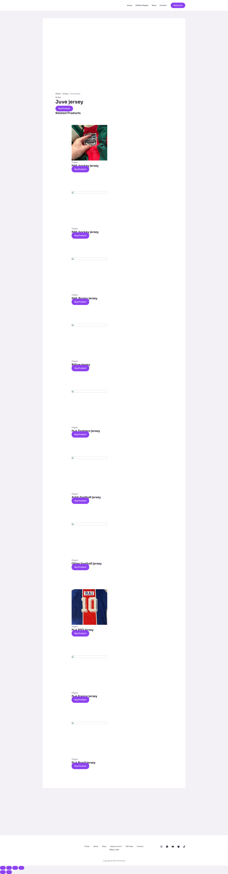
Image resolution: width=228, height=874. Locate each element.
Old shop (129, 846)
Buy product (64, 108)
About (95, 846)
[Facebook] (178, 847)
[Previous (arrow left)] (3, 872)
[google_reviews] (167, 847)
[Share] (9, 868)
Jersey (65, 93)
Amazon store (116, 846)
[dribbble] (173, 847)
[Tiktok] (184, 847)
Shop (154, 5)
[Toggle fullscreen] (15, 868)
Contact (163, 5)
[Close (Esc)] (3, 868)
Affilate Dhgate (141, 5)
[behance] (161, 847)
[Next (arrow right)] (9, 872)
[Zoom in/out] (21, 868)
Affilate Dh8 (114, 849)
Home (129, 5)
